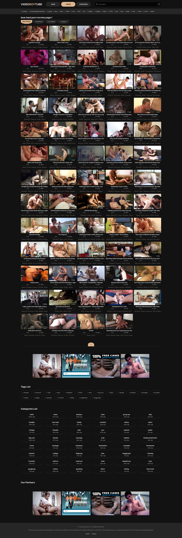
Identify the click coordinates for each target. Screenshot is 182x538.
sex (122, 335)
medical (126, 431)
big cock (82, 47)
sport (101, 287)
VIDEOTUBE (31, 4)
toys (150, 462)
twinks (152, 215)
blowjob (64, 71)
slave (104, 11)
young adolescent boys (37, 11)
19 (158, 47)
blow (154, 47)
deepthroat (93, 143)
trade (157, 215)
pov (59, 215)
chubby (140, 47)
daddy (90, 11)
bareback (137, 71)
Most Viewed (26, 21)
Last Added (51, 21)
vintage (98, 11)
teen (61, 11)
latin (79, 431)
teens (55, 416)
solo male (55, 423)
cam (133, 11)
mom (146, 11)
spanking (102, 71)
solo (73, 11)
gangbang (31, 470)
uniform (55, 462)
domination (157, 95)
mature (45, 47)
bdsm (52, 95)
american (38, 393)
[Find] (159, 4)
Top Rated (39, 21)
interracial (150, 470)
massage (29, 287)
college (37, 398)
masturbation (123, 71)
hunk (73, 47)
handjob (68, 47)
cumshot (71, 119)
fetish (35, 47)
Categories (83, 4)
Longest (63, 21)
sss (84, 11)
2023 (111, 11)
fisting (126, 470)
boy (56, 11)
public (150, 431)
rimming (71, 239)
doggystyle (97, 398)
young (50, 11)
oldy (53, 47)
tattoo (154, 263)
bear (131, 47)
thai (79, 11)
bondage (145, 393)
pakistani (126, 215)
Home (53, 4)
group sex (35, 71)
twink (67, 11)
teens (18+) (95, 119)
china (140, 11)
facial (31, 447)
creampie (49, 398)
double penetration (150, 439)
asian (152, 11)
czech (149, 47)
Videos (68, 4)
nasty (131, 335)
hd (98, 47)
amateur (30, 47)
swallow (126, 439)
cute (127, 335)
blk (70, 311)
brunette (117, 95)
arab (102, 47)
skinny (130, 239)
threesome (158, 71)
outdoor (32, 454)
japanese (36, 95)
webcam (38, 335)
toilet (127, 11)
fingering (79, 454)
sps (122, 11)
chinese (24, 11)
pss (117, 11)
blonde (122, 393)
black (111, 393)
